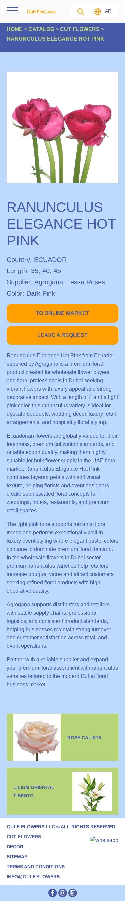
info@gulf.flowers (33, 876)
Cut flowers (24, 836)
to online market (62, 313)
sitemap (17, 856)
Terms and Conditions (36, 866)
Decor (15, 846)
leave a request (62, 335)
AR (108, 11)
